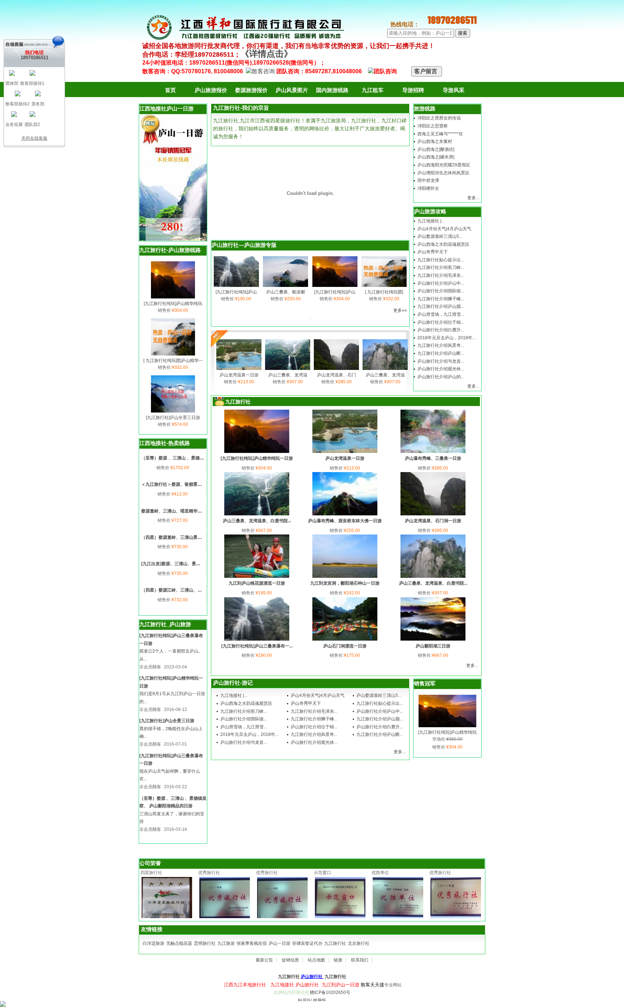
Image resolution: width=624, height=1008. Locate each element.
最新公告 (264, 960)
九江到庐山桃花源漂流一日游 (257, 583)
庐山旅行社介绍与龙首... (440, 361)
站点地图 (316, 960)
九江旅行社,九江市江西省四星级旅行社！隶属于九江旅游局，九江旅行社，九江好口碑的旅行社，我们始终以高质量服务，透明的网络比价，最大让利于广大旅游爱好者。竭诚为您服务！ (310, 128)
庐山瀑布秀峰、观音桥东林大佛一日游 (345, 520)
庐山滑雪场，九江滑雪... (440, 314)
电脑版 (319, 1000)
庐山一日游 (279, 943)
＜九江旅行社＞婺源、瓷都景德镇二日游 (180, 484)
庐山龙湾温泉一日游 (239, 375)
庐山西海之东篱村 (434, 141)
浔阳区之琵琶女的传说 (439, 118)
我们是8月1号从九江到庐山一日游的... (172, 697)
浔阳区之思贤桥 (432, 125)
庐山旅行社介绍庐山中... (440, 283)
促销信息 (290, 960)
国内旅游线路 (332, 90)
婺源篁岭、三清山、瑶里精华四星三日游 (180, 511)
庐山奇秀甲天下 (432, 251)
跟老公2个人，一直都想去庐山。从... (171, 655)
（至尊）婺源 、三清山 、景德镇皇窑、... (180, 458)
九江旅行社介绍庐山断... (440, 353)
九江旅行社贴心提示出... (440, 259)
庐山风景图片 (292, 90)
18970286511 (34, 57)
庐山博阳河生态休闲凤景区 (443, 172)
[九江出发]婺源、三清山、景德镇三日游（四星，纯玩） (194, 563)
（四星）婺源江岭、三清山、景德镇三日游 (182, 590)
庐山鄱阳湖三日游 (433, 646)
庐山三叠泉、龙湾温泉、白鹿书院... (257, 520)
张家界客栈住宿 (252, 943)
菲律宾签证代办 (307, 943)
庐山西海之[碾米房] (435, 157)
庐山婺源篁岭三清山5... (439, 236)
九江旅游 (226, 943)
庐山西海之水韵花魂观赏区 (443, 244)
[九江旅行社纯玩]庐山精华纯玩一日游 (257, 458)
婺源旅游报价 (251, 90)
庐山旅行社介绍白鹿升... (440, 329)
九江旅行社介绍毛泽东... (440, 275)
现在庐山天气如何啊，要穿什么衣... (169, 775)
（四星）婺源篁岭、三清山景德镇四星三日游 (184, 537)
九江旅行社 (335, 943)
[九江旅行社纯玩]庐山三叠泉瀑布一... (256, 646)
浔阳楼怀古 (428, 188)
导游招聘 (413, 90)
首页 (170, 90)
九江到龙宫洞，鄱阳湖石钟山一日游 (345, 583)
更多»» (400, 310)
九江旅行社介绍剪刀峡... (440, 267)
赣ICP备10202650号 (330, 992)
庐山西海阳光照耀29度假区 (443, 164)
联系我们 (359, 960)
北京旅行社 (358, 943)
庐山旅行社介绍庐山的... (440, 376)
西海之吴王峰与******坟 (440, 133)
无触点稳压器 (179, 943)
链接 (338, 960)
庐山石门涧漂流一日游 (345, 646)
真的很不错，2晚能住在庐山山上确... (171, 732)
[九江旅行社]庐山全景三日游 (173, 417)
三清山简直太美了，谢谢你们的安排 (171, 817)
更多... (473, 197)
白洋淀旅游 (153, 943)
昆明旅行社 (205, 943)
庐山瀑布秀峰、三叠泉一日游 (433, 458)
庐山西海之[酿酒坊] (435, 149)
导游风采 (453, 90)
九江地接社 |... (431, 220)
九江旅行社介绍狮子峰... (440, 298)
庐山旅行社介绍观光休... (440, 368)
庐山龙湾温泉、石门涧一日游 (433, 520)
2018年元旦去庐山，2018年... (446, 337)
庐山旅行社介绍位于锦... (440, 322)
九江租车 (373, 90)
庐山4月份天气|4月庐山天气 (444, 228)
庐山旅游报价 (211, 90)
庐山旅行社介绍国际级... (440, 290)
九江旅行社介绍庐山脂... (440, 306)
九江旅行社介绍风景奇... (440, 345)
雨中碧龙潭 (428, 180)
